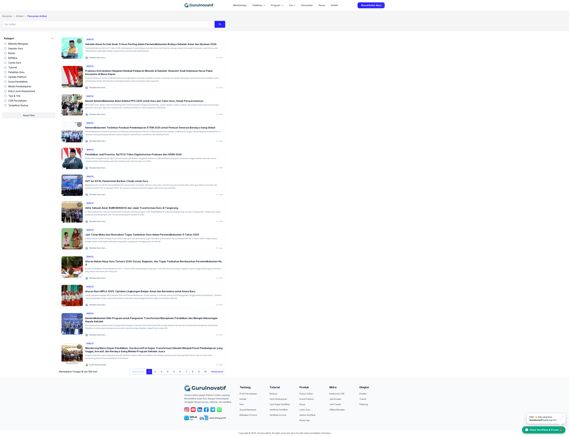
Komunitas (307, 5)
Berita (11, 53)
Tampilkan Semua (18, 105)
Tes (291, 5)
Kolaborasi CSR (336, 393)
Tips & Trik (14, 95)
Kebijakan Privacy (248, 415)
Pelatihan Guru (16, 72)
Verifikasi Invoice (278, 415)
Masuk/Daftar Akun (371, 5)
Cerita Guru (14, 62)
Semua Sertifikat (307, 415)
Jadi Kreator (335, 399)
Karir (242, 404)
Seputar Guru (15, 48)
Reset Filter (29, 115)
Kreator (363, 393)
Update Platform (17, 76)
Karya (322, 5)
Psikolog (363, 404)
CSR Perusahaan (17, 100)
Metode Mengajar (18, 43)
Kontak (243, 399)
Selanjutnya (217, 371)
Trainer (362, 399)
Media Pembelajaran (19, 86)
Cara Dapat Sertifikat (280, 404)
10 (205, 371)
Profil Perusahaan (248, 393)
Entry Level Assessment (21, 91)
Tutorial (12, 67)
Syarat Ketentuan (248, 409)
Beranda (7, 16)
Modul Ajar (304, 420)
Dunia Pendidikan (18, 81)
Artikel (334, 5)
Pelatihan (257, 5)
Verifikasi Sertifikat (279, 409)
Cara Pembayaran (278, 399)
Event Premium (306, 399)
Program (275, 5)
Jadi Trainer (335, 404)
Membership (240, 5)
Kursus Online (306, 393)
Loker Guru (304, 409)
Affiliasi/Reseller (337, 409)
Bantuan (273, 393)
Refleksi (12, 57)
